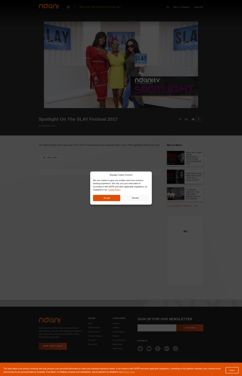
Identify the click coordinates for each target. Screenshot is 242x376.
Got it (232, 370)
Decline (135, 198)
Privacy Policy (129, 372)
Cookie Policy (114, 189)
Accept (106, 198)
